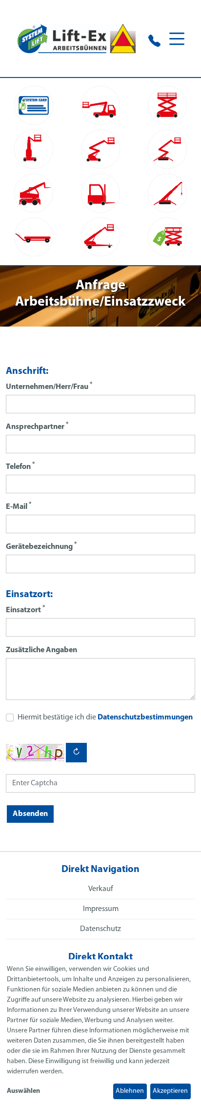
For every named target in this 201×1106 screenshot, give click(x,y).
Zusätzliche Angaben (41, 650)
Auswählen (23, 1091)
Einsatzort (25, 609)
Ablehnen (130, 1091)
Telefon (20, 466)
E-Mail (18, 506)
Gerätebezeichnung (41, 546)
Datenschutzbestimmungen (145, 717)
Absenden (30, 814)
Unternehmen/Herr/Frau (49, 386)
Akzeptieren (170, 1091)
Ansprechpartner (37, 426)
